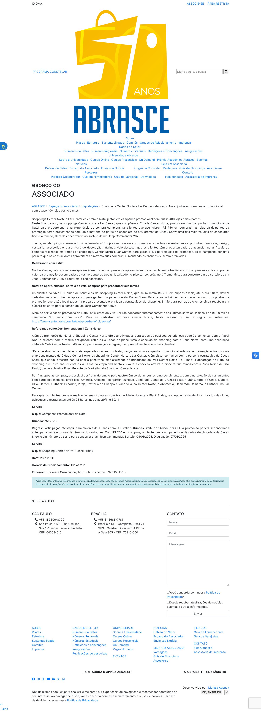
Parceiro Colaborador (65, 176)
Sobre (130, 138)
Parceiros (91, 172)
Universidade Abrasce (123, 155)
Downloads (148, 176)
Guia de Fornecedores (97, 176)
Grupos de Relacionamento (158, 142)
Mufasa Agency (218, 687)
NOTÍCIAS (160, 628)
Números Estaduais (133, 151)
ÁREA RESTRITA (218, 3)
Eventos (202, 159)
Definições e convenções (89, 645)
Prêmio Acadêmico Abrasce (175, 159)
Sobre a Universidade (73, 159)
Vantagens (170, 168)
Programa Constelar (147, 168)
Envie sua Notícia (112, 168)
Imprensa (185, 142)
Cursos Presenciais (124, 159)
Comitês (132, 142)
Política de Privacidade (82, 700)
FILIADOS (200, 628)
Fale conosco (174, 176)
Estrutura (93, 142)
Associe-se (214, 168)
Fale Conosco (203, 647)
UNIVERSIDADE (123, 628)
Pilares (80, 142)
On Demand (147, 159)
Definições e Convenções (165, 151)
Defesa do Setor (56, 168)
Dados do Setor (129, 147)
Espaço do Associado (84, 168)
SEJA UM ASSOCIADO (168, 647)
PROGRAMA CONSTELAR (49, 71)
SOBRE (36, 628)
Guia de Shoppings (192, 168)
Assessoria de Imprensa (201, 176)
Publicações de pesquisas (89, 653)
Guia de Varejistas (126, 176)
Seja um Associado (174, 164)
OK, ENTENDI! (211, 692)
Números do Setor (76, 151)
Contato (187, 172)
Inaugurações (193, 151)
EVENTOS (119, 656)
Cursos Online (99, 159)
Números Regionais (104, 151)
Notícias (81, 164)
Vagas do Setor (123, 649)
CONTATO (201, 643)
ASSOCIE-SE (195, 3)
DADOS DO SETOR (85, 628)
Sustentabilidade (113, 142)
